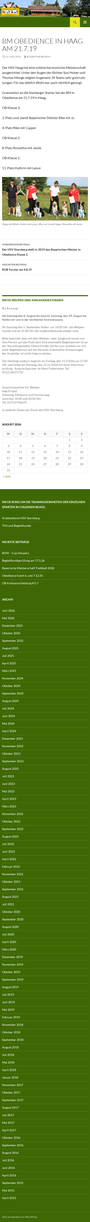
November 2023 (12, 746)
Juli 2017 (8, 1115)
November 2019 (12, 964)
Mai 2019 (8, 1009)
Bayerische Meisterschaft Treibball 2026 (28, 568)
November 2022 (12, 814)
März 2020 (9, 949)
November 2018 (12, 1024)
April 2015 (9, 1198)
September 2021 (12, 889)
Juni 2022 (8, 851)
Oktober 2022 (11, 821)
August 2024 (10, 701)
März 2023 (9, 806)
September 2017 (12, 1100)
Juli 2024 (8, 708)
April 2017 (9, 1130)
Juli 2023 (8, 776)
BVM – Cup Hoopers (15, 553)
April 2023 (9, 799)
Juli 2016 (8, 1160)
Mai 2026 (8, 618)
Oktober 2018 (11, 1032)
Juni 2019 (8, 1002)
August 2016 (10, 1152)
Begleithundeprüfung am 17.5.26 (23, 560)
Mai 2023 (8, 791)
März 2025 (9, 670)
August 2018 (10, 1047)
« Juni (6, 476)
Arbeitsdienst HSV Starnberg (21, 518)
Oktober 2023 (11, 753)
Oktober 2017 (11, 1092)
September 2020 (12, 919)
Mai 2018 (8, 1062)
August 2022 (10, 836)
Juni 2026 (8, 610)
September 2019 (12, 979)
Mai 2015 (8, 1190)
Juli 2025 (8, 655)
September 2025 (12, 640)
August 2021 (10, 896)
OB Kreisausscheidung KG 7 (20, 583)
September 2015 (12, 1183)
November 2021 (12, 874)
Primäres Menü (85, 22)
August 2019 (10, 987)
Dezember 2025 (12, 625)
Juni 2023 (8, 783)
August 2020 (10, 927)
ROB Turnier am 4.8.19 (17, 267)
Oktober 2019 (11, 972)
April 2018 (9, 1070)
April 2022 (9, 859)
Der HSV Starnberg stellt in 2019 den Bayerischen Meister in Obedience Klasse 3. (41, 249)
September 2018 (12, 1039)
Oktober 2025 (11, 633)
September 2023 (12, 761)
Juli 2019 (8, 994)
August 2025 (10, 648)
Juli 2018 (8, 1055)
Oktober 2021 (11, 881)
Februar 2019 (11, 1017)
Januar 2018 (10, 1077)
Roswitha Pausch (38, 56)
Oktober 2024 (11, 686)
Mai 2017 (8, 1122)
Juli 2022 (8, 844)
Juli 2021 (8, 904)
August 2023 (10, 768)
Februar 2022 (11, 866)
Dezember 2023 (12, 738)
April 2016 (9, 1175)
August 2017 (10, 1107)
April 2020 (9, 942)
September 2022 (12, 829)
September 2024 (12, 693)
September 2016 (12, 1145)
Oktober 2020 (11, 911)
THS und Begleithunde (16, 525)
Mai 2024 (8, 723)
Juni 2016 (8, 1167)
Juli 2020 (8, 934)
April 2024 (9, 731)
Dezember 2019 (12, 957)
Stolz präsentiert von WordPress (19, 1216)
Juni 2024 (8, 716)
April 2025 (9, 663)
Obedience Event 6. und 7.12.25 (22, 575)
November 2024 (12, 678)
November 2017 (12, 1085)
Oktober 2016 (11, 1137)
